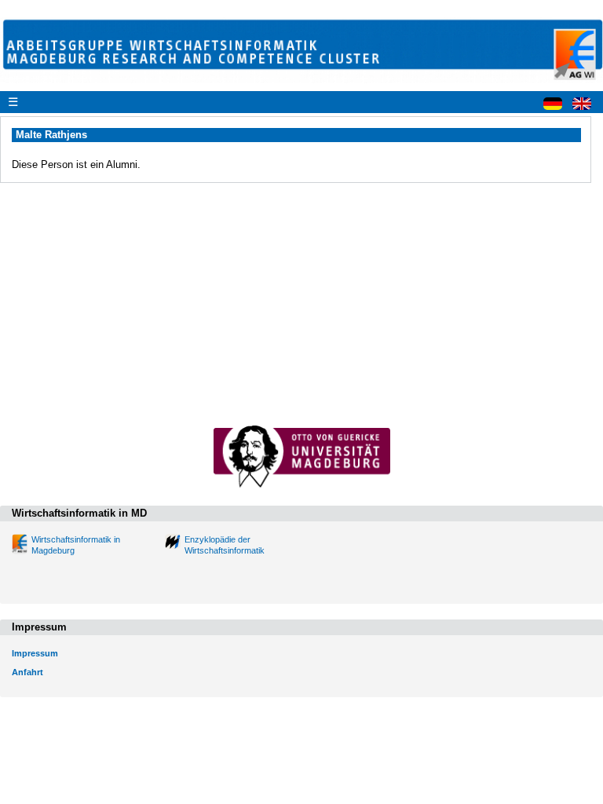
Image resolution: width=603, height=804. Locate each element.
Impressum (35, 653)
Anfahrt (27, 672)
